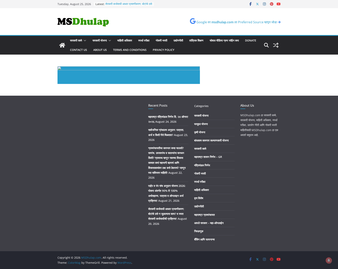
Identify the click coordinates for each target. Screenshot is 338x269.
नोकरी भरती (161, 40)
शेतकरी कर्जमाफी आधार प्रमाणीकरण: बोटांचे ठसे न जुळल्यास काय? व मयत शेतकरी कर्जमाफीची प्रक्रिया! (166, 213)
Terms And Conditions (130, 50)
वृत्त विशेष (198, 198)
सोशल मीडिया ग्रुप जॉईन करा (224, 40)
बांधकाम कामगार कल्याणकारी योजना (211, 140)
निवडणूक (198, 231)
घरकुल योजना (201, 124)
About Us (100, 50)
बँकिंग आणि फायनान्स (204, 239)
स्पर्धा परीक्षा (143, 40)
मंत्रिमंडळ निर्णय (202, 165)
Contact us (78, 50)
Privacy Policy (163, 50)
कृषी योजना (199, 132)
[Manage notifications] (329, 260)
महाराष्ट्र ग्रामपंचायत (204, 215)
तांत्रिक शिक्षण (196, 40)
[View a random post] (275, 45)
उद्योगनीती (178, 40)
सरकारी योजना (100, 40)
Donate (250, 40)
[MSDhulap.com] (62, 45)
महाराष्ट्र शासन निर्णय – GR (208, 157)
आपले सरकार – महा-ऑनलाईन (209, 223)
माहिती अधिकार (124, 40)
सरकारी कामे (76, 40)
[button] (84, 40)
